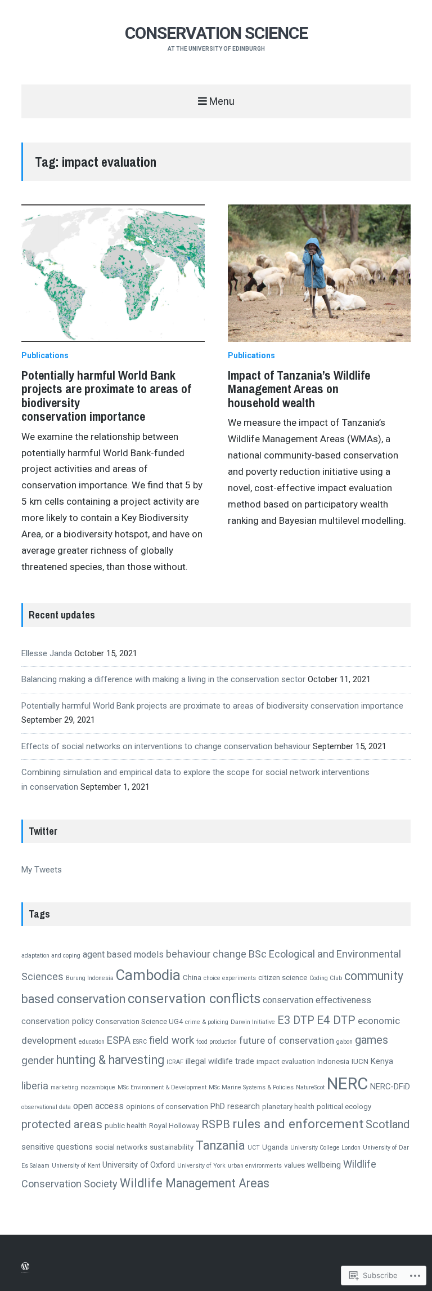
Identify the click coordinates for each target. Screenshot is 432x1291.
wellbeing (324, 1165)
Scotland (388, 1124)
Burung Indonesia (90, 978)
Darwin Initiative (253, 1022)
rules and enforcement (297, 1124)
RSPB (215, 1124)
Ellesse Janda (46, 653)
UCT (254, 1147)
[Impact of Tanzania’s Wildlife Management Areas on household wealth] (319, 273)
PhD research (235, 1106)
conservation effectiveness (317, 1000)
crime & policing (206, 1022)
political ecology (344, 1106)
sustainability (172, 1147)
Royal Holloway (174, 1125)
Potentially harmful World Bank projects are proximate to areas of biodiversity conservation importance (106, 396)
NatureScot (310, 1087)
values (294, 1165)
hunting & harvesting (110, 1060)
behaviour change (206, 954)
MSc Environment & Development (162, 1087)
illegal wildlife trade (220, 1061)
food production (216, 1041)
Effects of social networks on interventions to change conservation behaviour (165, 746)
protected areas (61, 1124)
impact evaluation (285, 1061)
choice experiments (230, 978)
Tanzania (220, 1145)
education (92, 1041)
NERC (347, 1083)
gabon (344, 1041)
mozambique (97, 1087)
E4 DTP (336, 1020)
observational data (46, 1107)
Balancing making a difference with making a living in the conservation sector (163, 679)
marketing (64, 1087)
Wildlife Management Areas (194, 1183)
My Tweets (41, 870)
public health (126, 1125)
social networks (121, 1147)
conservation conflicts (194, 999)
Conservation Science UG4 (139, 1021)
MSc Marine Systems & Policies (251, 1087)
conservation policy (57, 1021)
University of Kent (76, 1165)
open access (98, 1106)
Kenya (382, 1061)
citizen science (282, 977)
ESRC (140, 1041)
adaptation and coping (50, 955)
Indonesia (333, 1061)
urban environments (255, 1165)
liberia (34, 1086)
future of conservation (286, 1040)
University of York (201, 1165)
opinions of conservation (167, 1106)
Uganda (275, 1147)
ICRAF (174, 1062)
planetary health (288, 1106)
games (371, 1040)
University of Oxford (138, 1165)
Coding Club (325, 978)
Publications (45, 355)
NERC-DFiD (390, 1086)
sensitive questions (57, 1147)
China (192, 977)
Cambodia (148, 975)
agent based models (123, 954)
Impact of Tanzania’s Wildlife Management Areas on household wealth (299, 389)
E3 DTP (295, 1020)
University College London (325, 1147)
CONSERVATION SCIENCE (216, 33)
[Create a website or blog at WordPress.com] (25, 1267)
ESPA (118, 1040)
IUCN (360, 1061)
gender (37, 1060)
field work (171, 1040)
